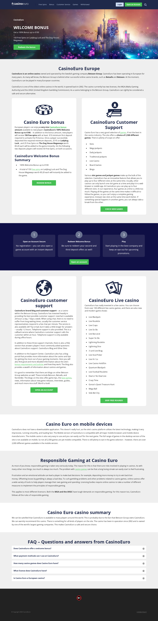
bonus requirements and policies (29, 364)
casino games (81, 469)
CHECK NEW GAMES (114, 209)
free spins (36, 169)
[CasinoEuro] (20, 3)
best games (67, 378)
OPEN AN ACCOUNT (44, 390)
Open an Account (133, 4)
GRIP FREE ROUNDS (114, 400)
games (123, 132)
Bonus (51, 4)
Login (120, 4)
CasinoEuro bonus (58, 127)
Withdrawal (85, 4)
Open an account (79, 262)
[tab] (79, 548)
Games (75, 4)
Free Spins (43, 4)
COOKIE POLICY (142, 612)
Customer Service (63, 4)
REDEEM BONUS (44, 183)
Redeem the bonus (26, 47)
